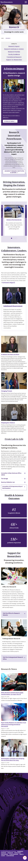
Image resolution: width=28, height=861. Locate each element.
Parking (3, 825)
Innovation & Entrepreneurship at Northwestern (12, 487)
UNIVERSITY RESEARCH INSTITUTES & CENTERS (14, 172)
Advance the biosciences (13, 220)
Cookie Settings (10, 855)
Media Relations (5, 822)
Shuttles (3, 827)
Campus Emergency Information (8, 839)
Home (2, 38)
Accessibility (20, 851)
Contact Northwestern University (9, 844)
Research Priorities (14, 52)
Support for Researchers (14, 60)
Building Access (4, 837)
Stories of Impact (9, 121)
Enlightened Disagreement (12, 306)
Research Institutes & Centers (14, 49)
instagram (9, 804)
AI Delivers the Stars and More (10, 354)
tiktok (17, 804)
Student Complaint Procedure (8, 829)
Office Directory (5, 815)
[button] (26, 2)
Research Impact (14, 46)
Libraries (3, 818)
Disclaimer (3, 852)
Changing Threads (6, 391)
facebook (2, 804)
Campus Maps (4, 820)
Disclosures (10, 852)
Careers (3, 841)
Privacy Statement (13, 854)
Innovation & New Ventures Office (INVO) (11, 474)
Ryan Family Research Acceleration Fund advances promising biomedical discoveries (13, 724)
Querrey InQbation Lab (8, 482)
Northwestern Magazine (8, 282)
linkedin (20, 804)
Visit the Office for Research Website (11, 614)
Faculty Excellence (14, 54)
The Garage (4, 478)
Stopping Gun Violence (8, 422)
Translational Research (14, 57)
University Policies (5, 846)
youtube (13, 804)
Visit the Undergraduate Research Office (13, 658)
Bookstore (3, 813)
